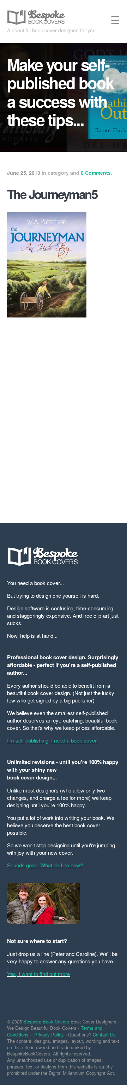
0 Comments (96, 172)
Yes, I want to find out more (38, 973)
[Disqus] (63, 416)
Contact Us (104, 1034)
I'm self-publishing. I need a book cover (52, 740)
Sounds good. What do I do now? (45, 865)
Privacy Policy (49, 1034)
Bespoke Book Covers (46, 1021)
